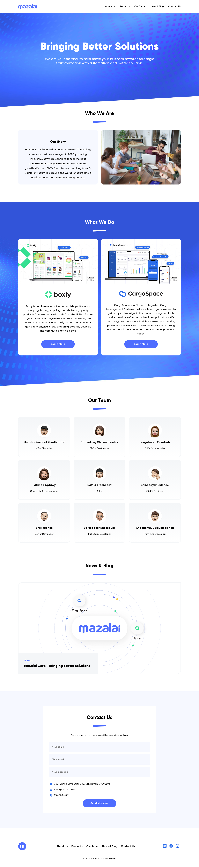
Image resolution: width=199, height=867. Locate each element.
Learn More (58, 344)
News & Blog (157, 6)
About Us (110, 6)
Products (125, 6)
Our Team (140, 6)
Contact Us (174, 6)
